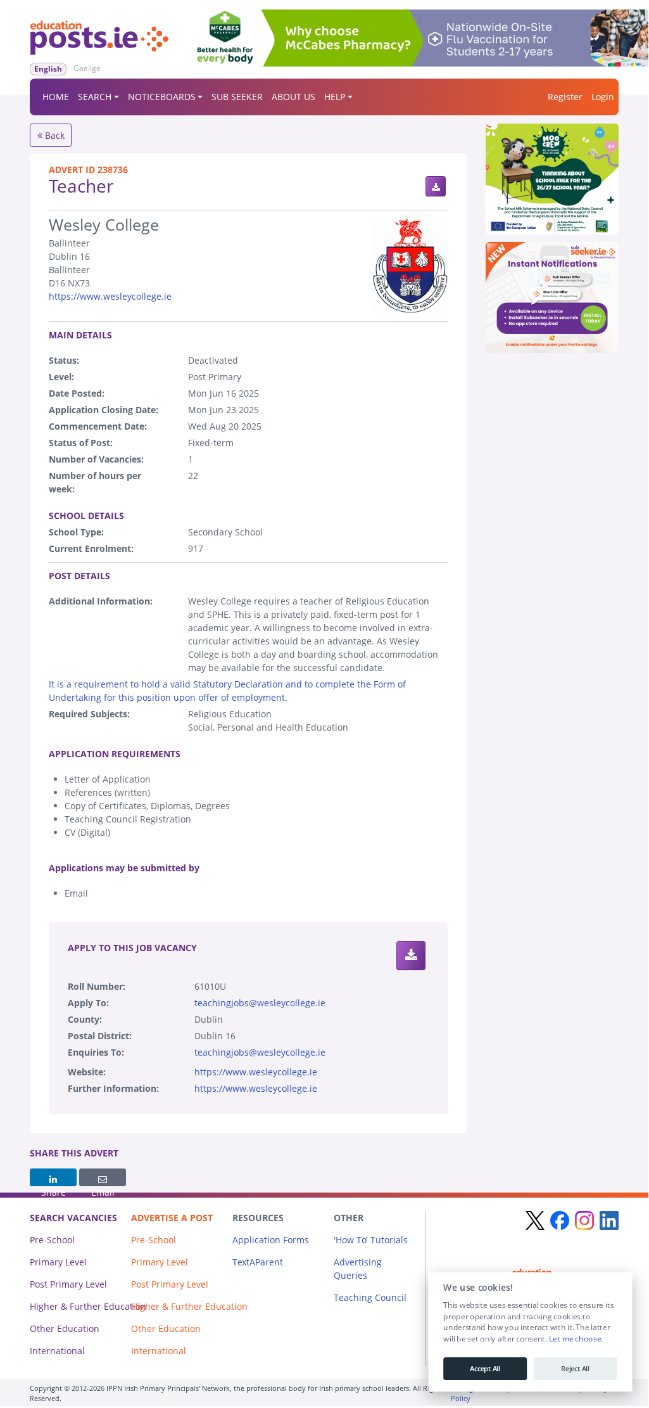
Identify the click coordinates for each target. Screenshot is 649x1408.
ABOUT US (293, 97)
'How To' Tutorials (371, 1240)
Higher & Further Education (88, 1306)
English (48, 68)
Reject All (575, 1368)
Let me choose (574, 1339)
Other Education (64, 1328)
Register (565, 97)
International (57, 1351)
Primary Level (58, 1262)
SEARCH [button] (94, 97)
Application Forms (270, 1240)
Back (53, 135)
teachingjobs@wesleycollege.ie (259, 1003)
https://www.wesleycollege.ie (110, 296)
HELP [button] (334, 97)
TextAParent (257, 1262)
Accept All (485, 1368)
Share (53, 1177)
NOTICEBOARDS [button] (162, 97)
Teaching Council (370, 1297)
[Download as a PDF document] (435, 186)
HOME (55, 97)
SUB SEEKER (237, 97)
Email (102, 1177)
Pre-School (52, 1240)
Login (602, 97)
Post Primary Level (68, 1284)
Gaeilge (87, 68)
